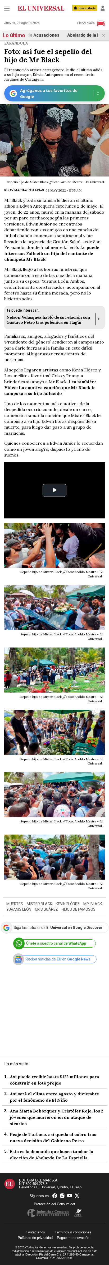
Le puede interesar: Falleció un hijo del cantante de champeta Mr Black (51, 253)
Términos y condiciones (73, 1232)
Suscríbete (87, 8)
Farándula (16, 43)
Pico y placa (86, 23)
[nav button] (7, 8)
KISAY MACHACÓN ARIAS (24, 190)
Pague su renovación (73, 1237)
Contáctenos (35, 1232)
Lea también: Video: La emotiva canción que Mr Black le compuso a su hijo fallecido (50, 387)
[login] (103, 8)
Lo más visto (16, 1063)
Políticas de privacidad (35, 1237)
